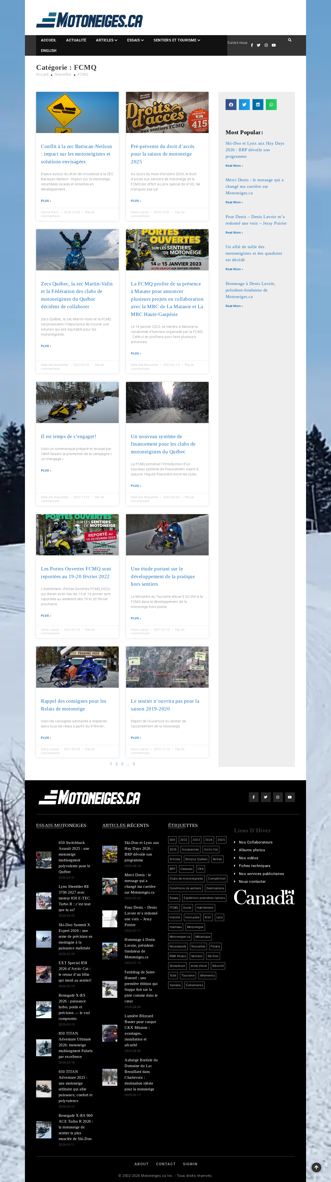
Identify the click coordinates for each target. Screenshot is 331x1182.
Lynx (219, 917)
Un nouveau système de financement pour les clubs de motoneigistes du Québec (163, 444)
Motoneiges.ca (180, 936)
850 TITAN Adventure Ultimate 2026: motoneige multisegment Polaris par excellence (76, 1045)
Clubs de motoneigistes (186, 878)
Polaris (215, 946)
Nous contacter (252, 881)
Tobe (173, 975)
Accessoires (190, 849)
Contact (166, 1164)
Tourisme (188, 975)
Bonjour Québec (196, 859)
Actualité (76, 40)
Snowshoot (178, 966)
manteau (176, 927)
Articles (104, 40)
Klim (208, 917)
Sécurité (218, 966)
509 (172, 840)
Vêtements (207, 975)
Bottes (217, 859)
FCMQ (174, 907)
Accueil (48, 40)
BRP (172, 869)
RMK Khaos (178, 956)
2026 (173, 849)
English (49, 50)
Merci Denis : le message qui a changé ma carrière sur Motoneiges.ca (255, 186)
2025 (221, 840)
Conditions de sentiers (185, 888)
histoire (175, 917)
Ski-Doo (213, 956)
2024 (209, 840)
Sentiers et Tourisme (175, 40)
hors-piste (192, 917)
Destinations (215, 888)
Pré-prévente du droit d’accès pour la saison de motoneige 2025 (163, 154)
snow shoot (199, 966)
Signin (190, 1164)
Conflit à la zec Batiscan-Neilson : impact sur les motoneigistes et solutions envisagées (76, 154)
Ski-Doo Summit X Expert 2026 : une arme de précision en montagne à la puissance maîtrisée (76, 936)
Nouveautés (178, 946)
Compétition (217, 878)
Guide (187, 907)
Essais (133, 40)
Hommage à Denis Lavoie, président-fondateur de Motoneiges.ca (251, 290)
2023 (196, 840)
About (141, 1164)
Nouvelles (198, 946)
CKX (201, 869)
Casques (187, 869)
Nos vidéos (249, 858)
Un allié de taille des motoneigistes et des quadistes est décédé (254, 253)
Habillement (205, 907)
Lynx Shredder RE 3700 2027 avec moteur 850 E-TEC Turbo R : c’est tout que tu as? (75, 898)
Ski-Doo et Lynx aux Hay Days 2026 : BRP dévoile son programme (255, 150)
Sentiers (197, 956)
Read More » (234, 165)
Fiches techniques (255, 866)
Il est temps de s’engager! (68, 436)
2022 (184, 840)
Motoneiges (195, 927)
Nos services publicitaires (261, 874)
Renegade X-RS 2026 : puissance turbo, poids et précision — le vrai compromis (74, 1007)
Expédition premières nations (204, 898)
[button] (231, 104)
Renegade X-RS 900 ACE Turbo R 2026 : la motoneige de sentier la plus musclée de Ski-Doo (76, 1127)
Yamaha (175, 985)
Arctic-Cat (211, 849)
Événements (194, 985)
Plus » (46, 201)
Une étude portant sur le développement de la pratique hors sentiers (163, 576)
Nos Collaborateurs (256, 842)
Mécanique (203, 936)
